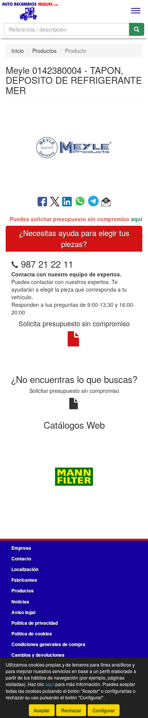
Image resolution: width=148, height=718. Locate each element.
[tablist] (74, 476)
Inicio (17, 50)
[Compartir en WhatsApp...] (81, 202)
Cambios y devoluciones (38, 654)
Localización (24, 569)
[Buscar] (136, 29)
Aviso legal (23, 612)
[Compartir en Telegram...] (94, 202)
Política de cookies (31, 633)
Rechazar (71, 710)
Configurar (104, 710)
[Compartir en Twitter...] (55, 202)
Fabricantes (24, 579)
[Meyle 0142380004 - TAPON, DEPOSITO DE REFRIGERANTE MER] (74, 147)
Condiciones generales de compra (48, 644)
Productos (44, 50)
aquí (136, 219)
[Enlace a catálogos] (74, 476)
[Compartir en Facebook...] (42, 202)
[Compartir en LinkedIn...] (67, 202)
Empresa (21, 547)
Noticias (20, 601)
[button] (106, 202)
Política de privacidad (34, 622)
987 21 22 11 (47, 263)
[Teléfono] (14, 263)
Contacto (21, 558)
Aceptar (42, 710)
